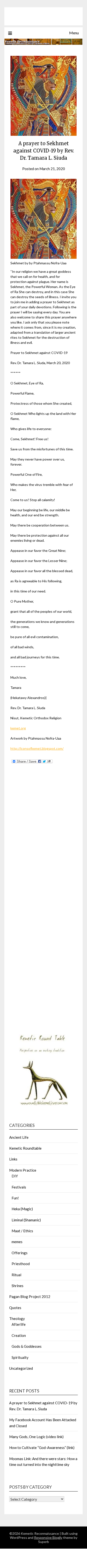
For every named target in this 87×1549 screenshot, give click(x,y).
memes (17, 1241)
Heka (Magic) (22, 1209)
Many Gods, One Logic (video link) (36, 1436)
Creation (19, 1335)
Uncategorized (21, 1368)
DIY (15, 1176)
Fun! (15, 1198)
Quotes (15, 1307)
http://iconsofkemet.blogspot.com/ (37, 748)
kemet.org (18, 728)
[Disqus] (43, 841)
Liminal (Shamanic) (26, 1220)
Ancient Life (19, 1137)
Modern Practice (22, 1170)
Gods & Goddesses (27, 1346)
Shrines (17, 1285)
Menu (74, 32)
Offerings (20, 1253)
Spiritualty (20, 1357)
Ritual (16, 1275)
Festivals (19, 1187)
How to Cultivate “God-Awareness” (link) (41, 1447)
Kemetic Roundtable (25, 1148)
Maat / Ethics (22, 1231)
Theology (17, 1318)
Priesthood (21, 1263)
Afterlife (19, 1324)
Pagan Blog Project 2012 (29, 1296)
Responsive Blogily (48, 1537)
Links (13, 1159)
